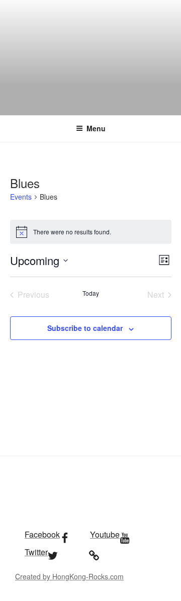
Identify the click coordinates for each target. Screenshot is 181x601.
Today (90, 293)
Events (21, 197)
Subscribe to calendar (85, 328)
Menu (96, 128)
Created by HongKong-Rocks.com (69, 576)
